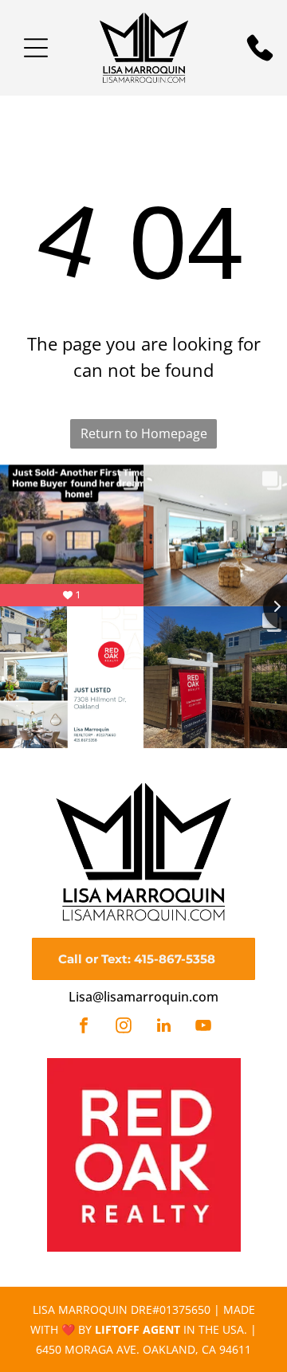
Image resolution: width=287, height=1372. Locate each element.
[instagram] (124, 1027)
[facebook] (84, 1027)
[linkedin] (163, 1027)
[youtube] (203, 1027)
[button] (36, 48)
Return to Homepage (144, 433)
